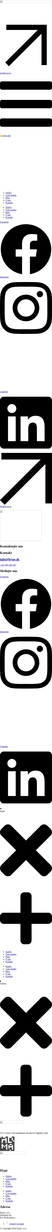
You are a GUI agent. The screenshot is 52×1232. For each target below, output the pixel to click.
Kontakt (9, 962)
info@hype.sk (9, 559)
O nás (8, 959)
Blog (8, 957)
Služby (9, 952)
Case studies (11, 954)
